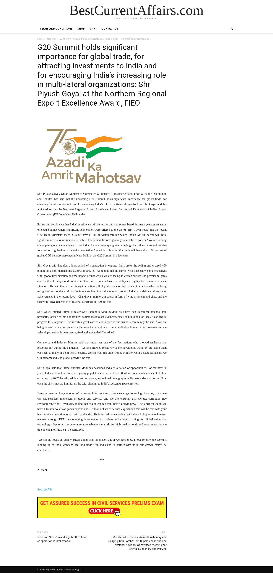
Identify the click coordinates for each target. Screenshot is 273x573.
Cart (93, 28)
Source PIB (44, 489)
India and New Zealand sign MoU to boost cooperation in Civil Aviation (63, 539)
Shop (81, 28)
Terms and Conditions (56, 28)
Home (40, 38)
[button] (231, 29)
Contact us (110, 28)
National (51, 38)
